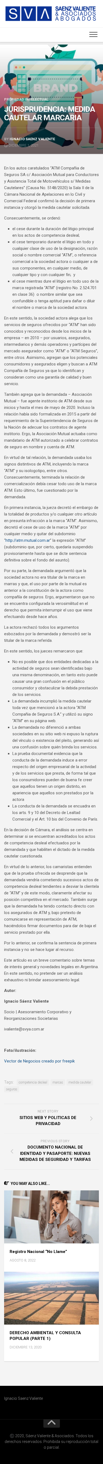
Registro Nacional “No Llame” (38, 1251)
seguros (11, 1089)
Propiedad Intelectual (26, 99)
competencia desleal (33, 1082)
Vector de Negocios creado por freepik (39, 1061)
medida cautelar (79, 1082)
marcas (57, 1082)
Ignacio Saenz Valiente (32, 139)
